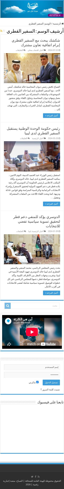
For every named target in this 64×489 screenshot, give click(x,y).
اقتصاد (36, 50)
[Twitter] (32, 477)
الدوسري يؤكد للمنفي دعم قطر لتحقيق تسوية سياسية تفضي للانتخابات (36, 221)
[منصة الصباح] (32, 9)
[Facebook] (35, 477)
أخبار (41, 50)
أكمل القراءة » (51, 115)
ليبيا (29, 231)
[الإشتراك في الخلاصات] (1, 30)
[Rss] (38, 477)
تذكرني (32, 382)
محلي (30, 50)
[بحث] (8, 306)
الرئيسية (57, 23)
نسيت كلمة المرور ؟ (50, 389)
